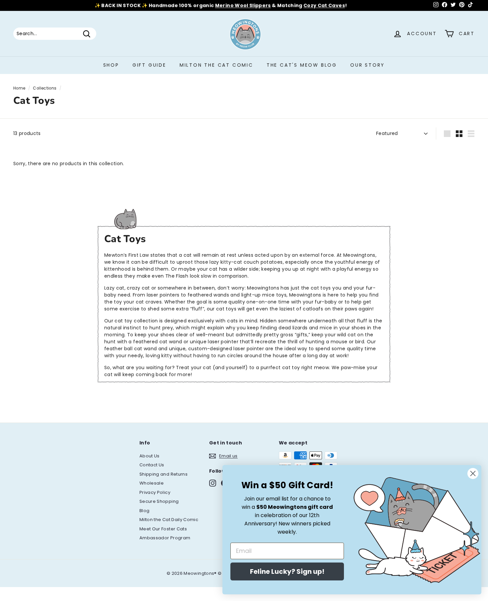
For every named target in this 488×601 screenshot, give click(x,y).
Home (19, 88)
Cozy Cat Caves (324, 5)
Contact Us (151, 465)
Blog (144, 510)
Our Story (367, 65)
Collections (44, 88)
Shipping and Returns (163, 474)
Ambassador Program (164, 538)
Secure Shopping (159, 501)
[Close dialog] (473, 473)
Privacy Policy (154, 492)
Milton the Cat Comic (216, 65)
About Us (149, 456)
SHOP (111, 65)
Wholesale (151, 483)
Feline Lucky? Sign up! (287, 571)
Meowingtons (359, 255)
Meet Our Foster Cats (163, 529)
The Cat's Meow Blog (302, 65)
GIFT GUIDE (149, 65)
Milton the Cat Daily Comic (168, 519)
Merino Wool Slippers (243, 5)
